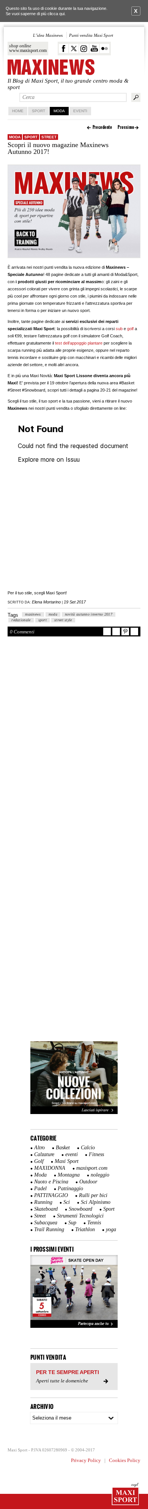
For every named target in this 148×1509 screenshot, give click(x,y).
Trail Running (49, 1229)
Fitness (96, 1154)
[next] (108, 1291)
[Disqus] (74, 745)
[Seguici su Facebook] (63, 48)
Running (43, 1202)
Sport (38, 111)
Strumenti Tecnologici (80, 1216)
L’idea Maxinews (48, 35)
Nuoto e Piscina (51, 1182)
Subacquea (45, 1222)
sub (119, 328)
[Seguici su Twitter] (74, 48)
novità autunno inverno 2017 (88, 614)
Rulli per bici (93, 1195)
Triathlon (85, 1229)
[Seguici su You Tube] (94, 48)
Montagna (69, 1175)
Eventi (80, 111)
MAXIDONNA (49, 1168)
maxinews (33, 614)
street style (63, 620)
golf (130, 328)
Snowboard (80, 1209)
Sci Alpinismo (95, 1202)
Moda (59, 111)
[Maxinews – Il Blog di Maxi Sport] (51, 67)
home (18, 111)
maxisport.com (91, 1168)
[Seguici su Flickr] (104, 48)
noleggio (100, 1175)
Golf (39, 1161)
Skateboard (46, 1209)
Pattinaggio (70, 1188)
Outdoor (88, 1182)
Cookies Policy (124, 1460)
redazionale (20, 620)
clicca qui (56, 13)
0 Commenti (22, 632)
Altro (39, 1147)
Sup (72, 1222)
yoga (111, 1229)
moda (53, 614)
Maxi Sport (67, 1161)
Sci (66, 1202)
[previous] (40, 1291)
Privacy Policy (86, 1460)
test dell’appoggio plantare (78, 343)
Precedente (102, 127)
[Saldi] (74, 1112)
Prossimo (126, 127)
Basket (63, 1147)
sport (42, 620)
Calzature (44, 1154)
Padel (40, 1188)
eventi (71, 1154)
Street (49, 137)
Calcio (88, 1147)
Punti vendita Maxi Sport (91, 35)
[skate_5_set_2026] (74, 1291)
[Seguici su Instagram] (84, 48)
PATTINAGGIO (51, 1195)
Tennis (94, 1222)
